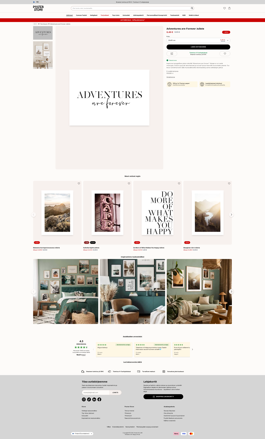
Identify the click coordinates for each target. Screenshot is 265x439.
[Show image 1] (43, 33)
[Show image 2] (43, 55)
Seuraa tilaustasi (169, 411)
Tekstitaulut (44, 24)
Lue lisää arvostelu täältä (132, 362)
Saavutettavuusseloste (132, 418)
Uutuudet (85, 416)
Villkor (109, 427)
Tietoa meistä (129, 411)
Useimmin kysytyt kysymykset (174, 416)
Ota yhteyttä (168, 413)
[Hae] (192, 8)
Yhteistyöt (128, 416)
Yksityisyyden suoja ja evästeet (147, 427)
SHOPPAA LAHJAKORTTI (165, 396)
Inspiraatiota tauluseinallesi (91, 418)
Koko (168, 36)
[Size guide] (172, 53)
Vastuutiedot (130, 427)
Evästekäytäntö (118, 427)
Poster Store (137, 433)
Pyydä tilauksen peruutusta (173, 418)
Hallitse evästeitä (169, 421)
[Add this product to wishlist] (225, 53)
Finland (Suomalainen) (82, 433)
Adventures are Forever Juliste (60, 24)
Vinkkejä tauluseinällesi (89, 411)
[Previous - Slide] (33, 214)
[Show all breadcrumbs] (35, 24)
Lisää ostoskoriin (198, 47)
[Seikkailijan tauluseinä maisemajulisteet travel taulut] (132, 291)
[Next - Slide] (231, 214)
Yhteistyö (128, 413)
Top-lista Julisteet (88, 413)
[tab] (224, 8)
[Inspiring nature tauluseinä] (199, 291)
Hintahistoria (171, 77)
